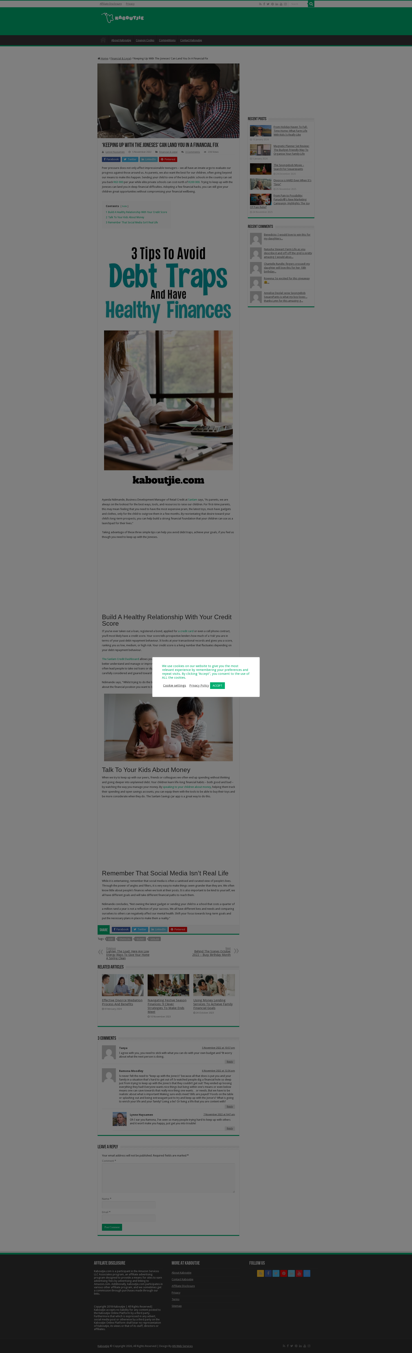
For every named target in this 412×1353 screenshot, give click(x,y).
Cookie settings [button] (174, 685)
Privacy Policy (199, 685)
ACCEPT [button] (217, 685)
